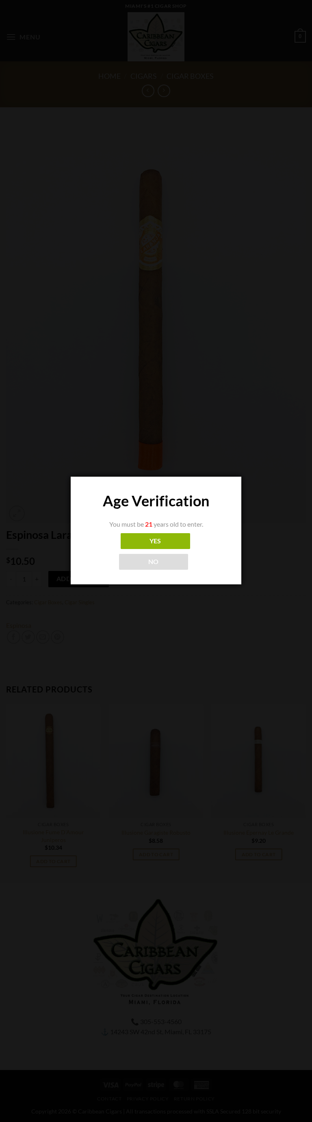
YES (155, 541)
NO (153, 561)
